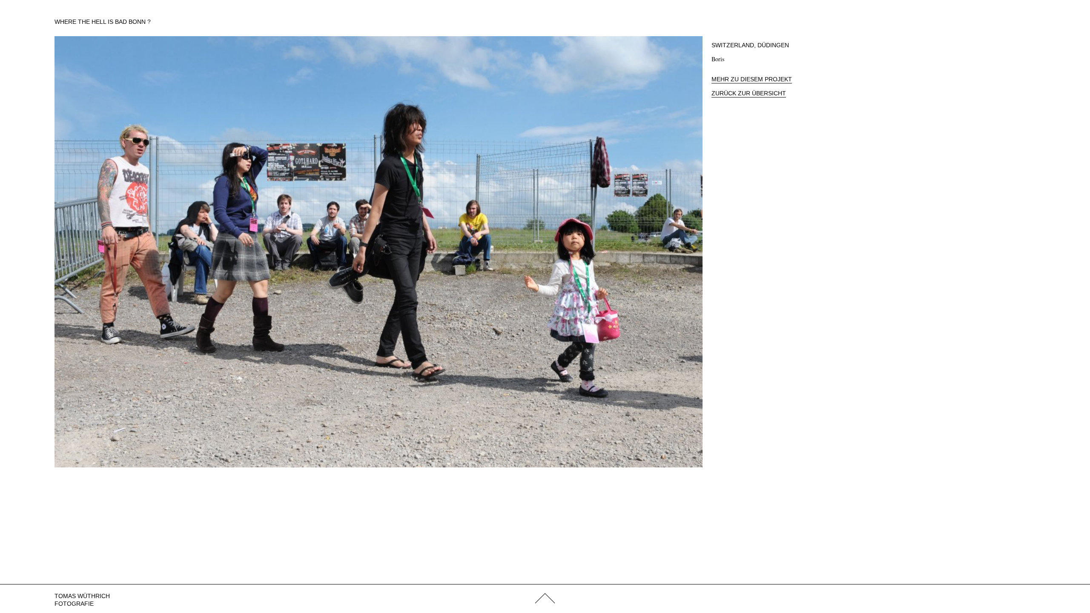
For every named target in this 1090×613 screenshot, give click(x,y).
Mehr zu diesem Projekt (751, 79)
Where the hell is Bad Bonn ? (102, 21)
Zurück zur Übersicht (748, 93)
